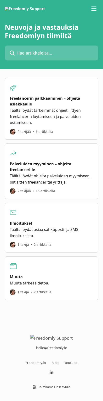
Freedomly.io (35, 362)
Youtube (71, 362)
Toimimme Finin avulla (54, 387)
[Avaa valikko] (94, 9)
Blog (55, 362)
